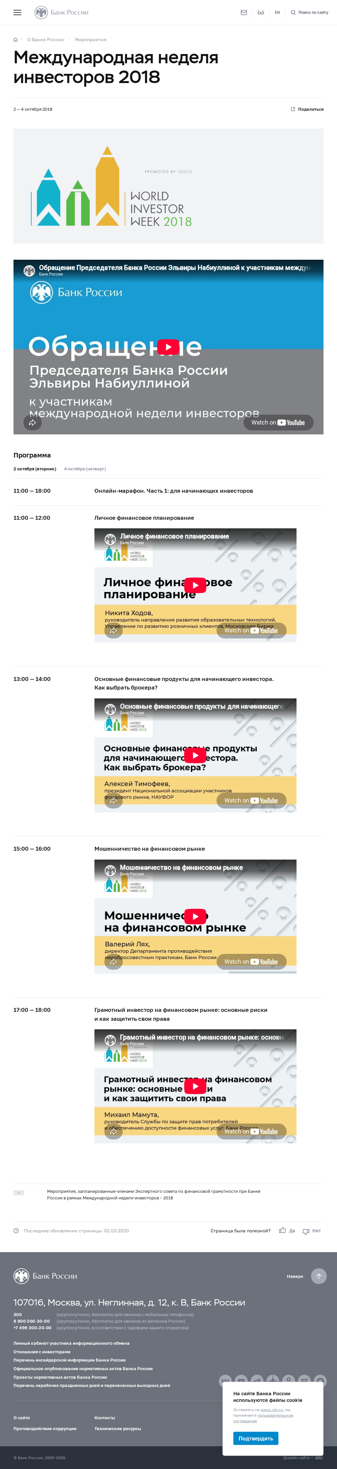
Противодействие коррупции (44, 1428)
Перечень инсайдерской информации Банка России (69, 1360)
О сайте (21, 1417)
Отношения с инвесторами (41, 1351)
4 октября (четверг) (85, 468)
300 (17, 1314)
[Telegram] (257, 1381)
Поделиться (311, 109)
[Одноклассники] (288, 1381)
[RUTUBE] (304, 1381)
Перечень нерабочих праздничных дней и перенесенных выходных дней (91, 1385)
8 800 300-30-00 (31, 1321)
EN (277, 12)
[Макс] (320, 1381)
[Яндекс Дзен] (272, 1381)
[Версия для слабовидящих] (261, 12)
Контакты (104, 1417)
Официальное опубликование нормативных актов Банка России (83, 1368)
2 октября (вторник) (34, 468)
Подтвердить (256, 1438)
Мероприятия (90, 39)
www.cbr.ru (272, 1409)
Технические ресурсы (117, 1428)
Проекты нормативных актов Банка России (60, 1377)
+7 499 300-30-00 (32, 1327)
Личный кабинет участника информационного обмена (71, 1343)
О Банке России (45, 39)
